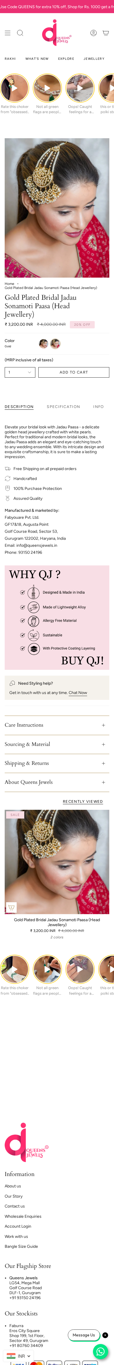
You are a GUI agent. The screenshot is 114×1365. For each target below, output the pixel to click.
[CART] (105, 32)
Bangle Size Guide (21, 1246)
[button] (20, 32)
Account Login (18, 1226)
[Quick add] (11, 907)
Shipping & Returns (27, 763)
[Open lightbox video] (14, 88)
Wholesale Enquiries (23, 1216)
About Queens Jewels (29, 782)
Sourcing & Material (27, 744)
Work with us (16, 1236)
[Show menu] (7, 32)
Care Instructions (24, 725)
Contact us (15, 1206)
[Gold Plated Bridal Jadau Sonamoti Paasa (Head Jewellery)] (57, 862)
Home (9, 284)
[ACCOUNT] (93, 32)
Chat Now (78, 692)
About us (13, 1186)
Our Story (14, 1196)
